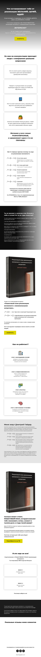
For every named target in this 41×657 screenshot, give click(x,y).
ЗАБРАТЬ (20, 39)
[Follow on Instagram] (23, 651)
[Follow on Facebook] (17, 651)
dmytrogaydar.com (20, 654)
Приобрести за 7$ (13, 541)
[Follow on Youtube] (20, 651)
